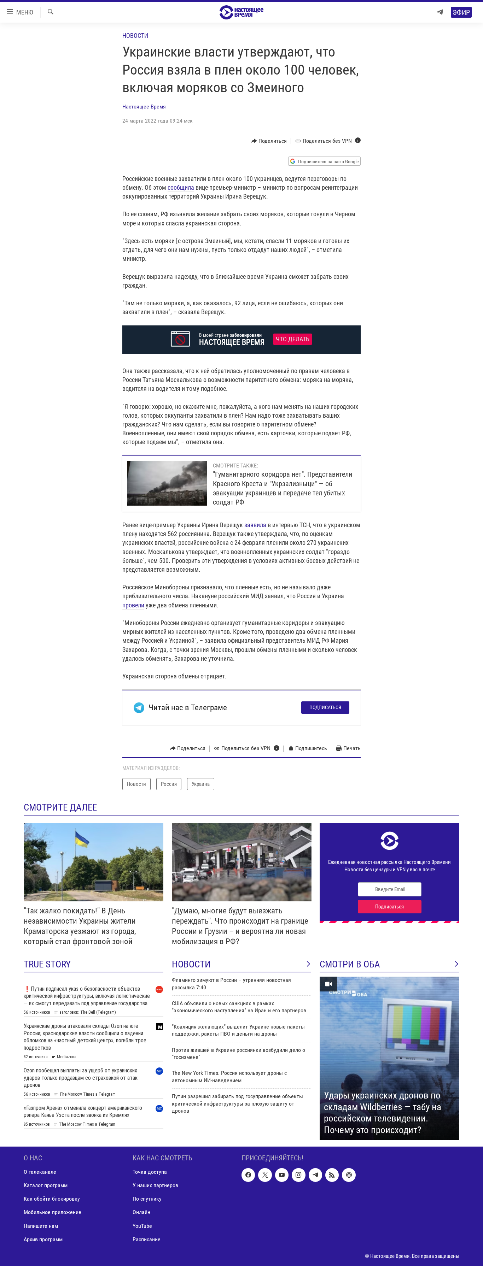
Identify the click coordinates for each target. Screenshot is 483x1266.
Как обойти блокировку (52, 1198)
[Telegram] (440, 12)
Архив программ (43, 1239)
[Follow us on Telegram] (315, 1175)
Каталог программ (46, 1185)
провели (133, 605)
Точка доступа (150, 1171)
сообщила (181, 187)
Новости (135, 35)
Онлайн (141, 1212)
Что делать (292, 339)
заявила (255, 525)
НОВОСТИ (191, 964)
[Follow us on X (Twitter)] (265, 1175)
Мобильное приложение (52, 1212)
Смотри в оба (350, 964)
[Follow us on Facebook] (248, 1175)
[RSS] (332, 1175)
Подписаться (325, 707)
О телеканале (40, 1171)
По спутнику (147, 1198)
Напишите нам (41, 1226)
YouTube (142, 1226)
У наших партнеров (155, 1185)
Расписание (147, 1239)
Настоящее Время (144, 106)
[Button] (269, 141)
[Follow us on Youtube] (282, 1175)
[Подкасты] (348, 1175)
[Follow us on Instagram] (298, 1175)
